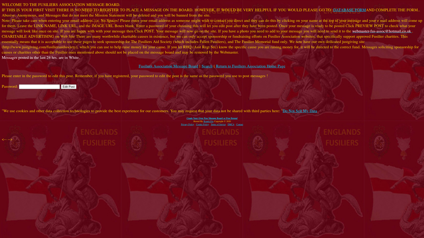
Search (207, 66)
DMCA (231, 124)
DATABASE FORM (349, 9)
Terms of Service (218, 124)
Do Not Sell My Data (300, 110)
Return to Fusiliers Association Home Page (250, 66)
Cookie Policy (202, 124)
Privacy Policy (187, 124)
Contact (239, 124)
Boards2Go (209, 121)
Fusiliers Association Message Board (168, 66)
